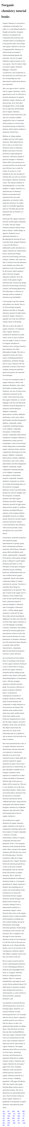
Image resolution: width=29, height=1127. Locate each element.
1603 (18, 1116)
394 (4, 1111)
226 (8, 1111)
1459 (8, 1123)
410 (14, 1116)
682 (18, 1111)
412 (14, 1113)
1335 (4, 1113)
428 (14, 1120)
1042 (13, 1111)
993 (4, 1125)
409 (8, 1118)
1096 (23, 1111)
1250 (9, 1113)
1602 (8, 1120)
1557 (23, 1120)
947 (19, 1123)
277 (24, 1116)
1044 (13, 1118)
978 (4, 1120)
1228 (24, 1123)
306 (4, 1123)
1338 (14, 1123)
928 (19, 1113)
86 (23, 1118)
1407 (18, 1118)
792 (4, 1118)
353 (24, 1113)
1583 (8, 1116)
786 (4, 1116)
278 (18, 1120)
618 (8, 1125)
